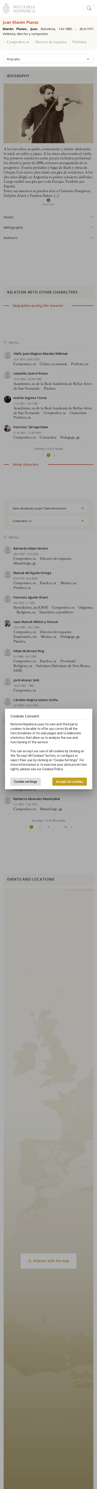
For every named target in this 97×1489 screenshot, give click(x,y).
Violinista (79, 42)
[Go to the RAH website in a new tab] (6, 7)
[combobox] (48, 58)
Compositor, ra (18, 42)
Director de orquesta (51, 42)
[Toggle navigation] (89, 8)
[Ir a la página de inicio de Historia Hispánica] (22, 7)
